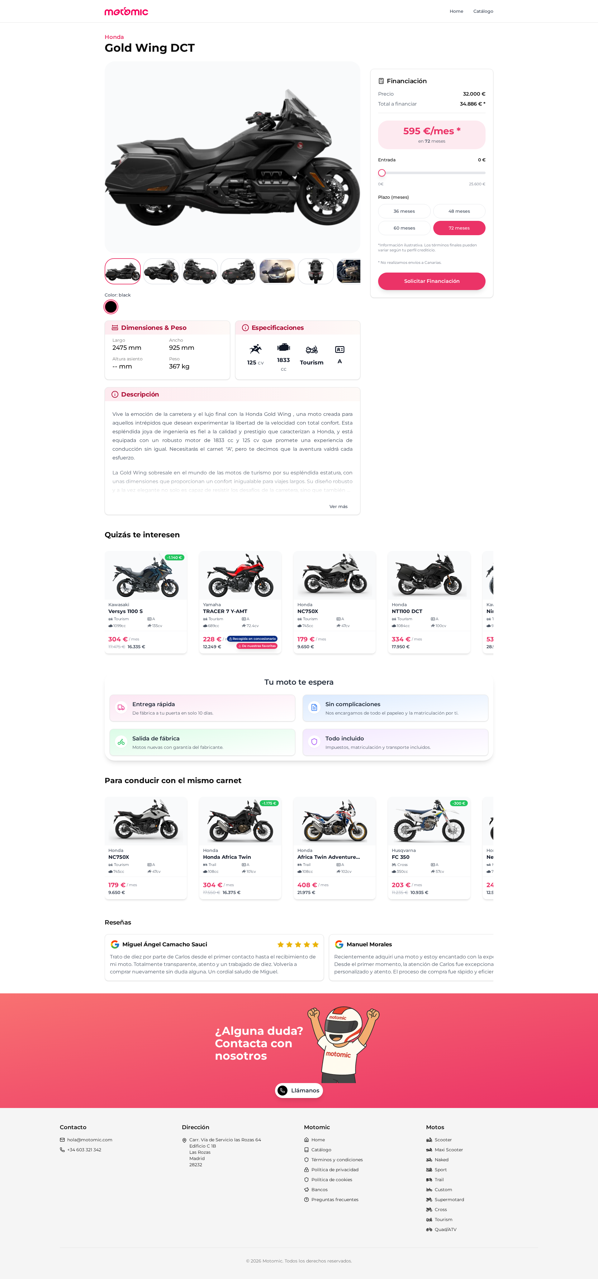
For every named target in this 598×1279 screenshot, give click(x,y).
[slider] (382, 173)
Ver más (339, 506)
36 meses (404, 211)
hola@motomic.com (89, 1140)
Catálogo (483, 11)
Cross (441, 1209)
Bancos (319, 1189)
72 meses (459, 228)
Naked (441, 1160)
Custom (443, 1189)
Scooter (443, 1140)
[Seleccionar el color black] (111, 307)
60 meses (404, 228)
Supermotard (449, 1199)
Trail (439, 1179)
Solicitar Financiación (432, 281)
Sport (441, 1169)
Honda (114, 37)
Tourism (444, 1219)
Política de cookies (331, 1179)
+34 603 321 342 (84, 1150)
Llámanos (305, 1090)
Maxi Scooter (449, 1150)
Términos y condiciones (337, 1160)
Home (456, 11)
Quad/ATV (446, 1229)
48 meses (459, 211)
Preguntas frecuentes (334, 1199)
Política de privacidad (334, 1169)
